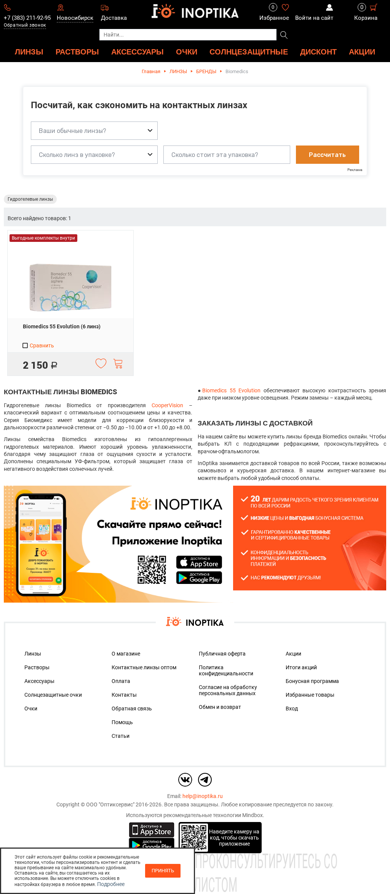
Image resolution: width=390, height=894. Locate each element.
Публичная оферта (222, 654)
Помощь (122, 722)
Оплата (121, 681)
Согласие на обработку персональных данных (228, 690)
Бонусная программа (312, 681)
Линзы (32, 654)
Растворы (37, 667)
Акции (362, 51)
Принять (163, 870)
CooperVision (167, 405)
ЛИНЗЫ (29, 51)
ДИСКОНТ (318, 51)
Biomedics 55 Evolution (231, 390)
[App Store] (151, 829)
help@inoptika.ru (202, 796)
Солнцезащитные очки (53, 695)
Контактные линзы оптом (144, 667)
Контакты (124, 695)
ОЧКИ (186, 51)
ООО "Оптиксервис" (110, 804)
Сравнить (41, 345)
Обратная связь (132, 708)
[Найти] (284, 35)
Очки (30, 708)
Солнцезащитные (248, 51)
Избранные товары (310, 695)
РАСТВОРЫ (77, 51)
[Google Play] (151, 845)
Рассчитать (327, 154)
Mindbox (252, 815)
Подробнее (111, 884)
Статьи (120, 736)
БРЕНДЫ (206, 71)
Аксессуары (39, 681)
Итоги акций (301, 667)
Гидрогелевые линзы (30, 199)
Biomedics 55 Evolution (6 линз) (62, 326)
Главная (151, 71)
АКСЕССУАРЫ (137, 51)
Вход (292, 708)
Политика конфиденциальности (226, 670)
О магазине (126, 654)
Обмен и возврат (220, 707)
